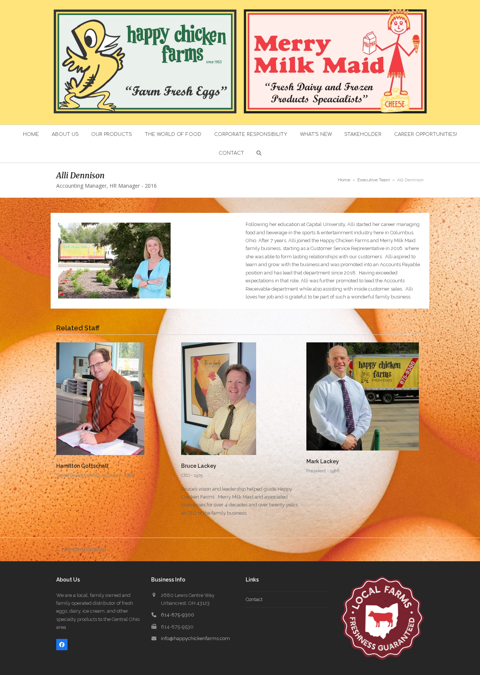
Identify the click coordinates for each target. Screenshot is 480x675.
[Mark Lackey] (362, 396)
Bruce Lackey (198, 466)
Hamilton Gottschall (82, 466)
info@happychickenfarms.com (195, 638)
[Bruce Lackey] (218, 398)
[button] (259, 153)
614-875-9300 (177, 615)
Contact (254, 599)
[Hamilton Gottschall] (100, 398)
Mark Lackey (322, 461)
